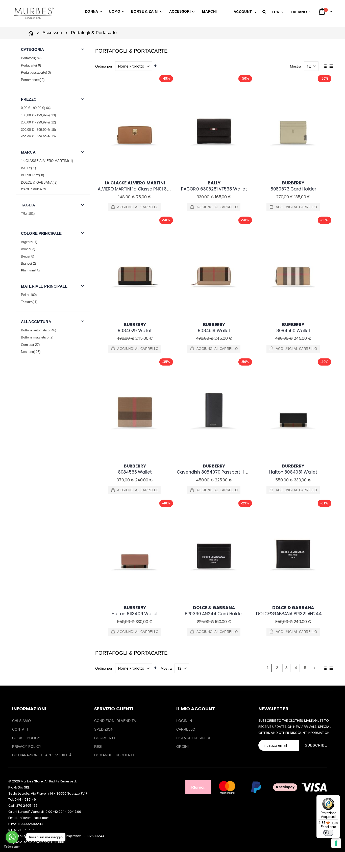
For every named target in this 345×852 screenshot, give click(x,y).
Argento (29, 242)
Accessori (52, 32)
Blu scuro (31, 271)
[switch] (328, 833)
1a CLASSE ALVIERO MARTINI (47, 161)
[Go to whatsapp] (12, 837)
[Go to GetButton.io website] (12, 846)
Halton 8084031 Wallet (293, 469)
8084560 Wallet (293, 328)
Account (243, 12)
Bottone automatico (39, 330)
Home (32, 32)
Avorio (28, 249)
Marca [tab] (28, 152)
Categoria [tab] (32, 49)
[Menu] (337, 798)
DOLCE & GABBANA (40, 182)
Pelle (29, 295)
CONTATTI (21, 729)
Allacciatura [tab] (36, 322)
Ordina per (103, 66)
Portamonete (33, 80)
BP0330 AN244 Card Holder (214, 611)
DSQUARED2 (34, 189)
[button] (265, 11)
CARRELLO (185, 729)
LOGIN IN (184, 721)
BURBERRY (33, 175)
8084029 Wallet (135, 328)
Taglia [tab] (28, 205)
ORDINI (182, 746)
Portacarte (31, 65)
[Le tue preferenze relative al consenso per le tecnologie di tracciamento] (336, 843)
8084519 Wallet (214, 328)
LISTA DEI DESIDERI (193, 738)
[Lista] (331, 66)
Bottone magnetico (38, 337)
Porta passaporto (36, 72)
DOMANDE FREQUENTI (114, 755)
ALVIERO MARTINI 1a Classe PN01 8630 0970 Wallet (150, 186)
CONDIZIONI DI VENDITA (115, 721)
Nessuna (31, 352)
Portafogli (32, 58)
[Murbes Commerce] (33, 13)
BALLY (29, 168)
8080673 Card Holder (293, 186)
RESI (98, 746)
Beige (28, 256)
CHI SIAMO (21, 721)
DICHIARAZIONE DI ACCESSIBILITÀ (41, 755)
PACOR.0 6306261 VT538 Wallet (214, 186)
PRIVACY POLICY (26, 746)
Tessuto (30, 302)
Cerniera (31, 345)
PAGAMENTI (104, 738)
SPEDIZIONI (104, 729)
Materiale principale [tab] (44, 286)
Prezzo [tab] (29, 99)
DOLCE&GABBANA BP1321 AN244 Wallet (296, 611)
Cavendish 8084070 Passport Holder (216, 469)
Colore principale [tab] (41, 233)
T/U (28, 214)
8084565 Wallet (135, 469)
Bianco (29, 263)
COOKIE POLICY (26, 738)
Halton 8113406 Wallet (135, 611)
